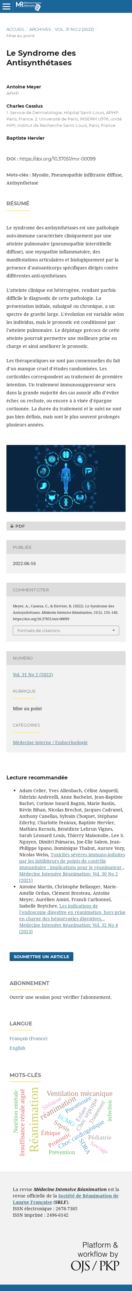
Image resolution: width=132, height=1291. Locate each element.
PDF (15, 526)
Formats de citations (38, 630)
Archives (40, 29)
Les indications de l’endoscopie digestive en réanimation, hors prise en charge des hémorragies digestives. (72, 912)
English (17, 1048)
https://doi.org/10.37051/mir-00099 (58, 159)
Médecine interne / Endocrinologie (50, 742)
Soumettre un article (41, 956)
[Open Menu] (6, 6)
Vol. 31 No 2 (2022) (74, 29)
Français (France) (28, 1038)
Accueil (15, 29)
